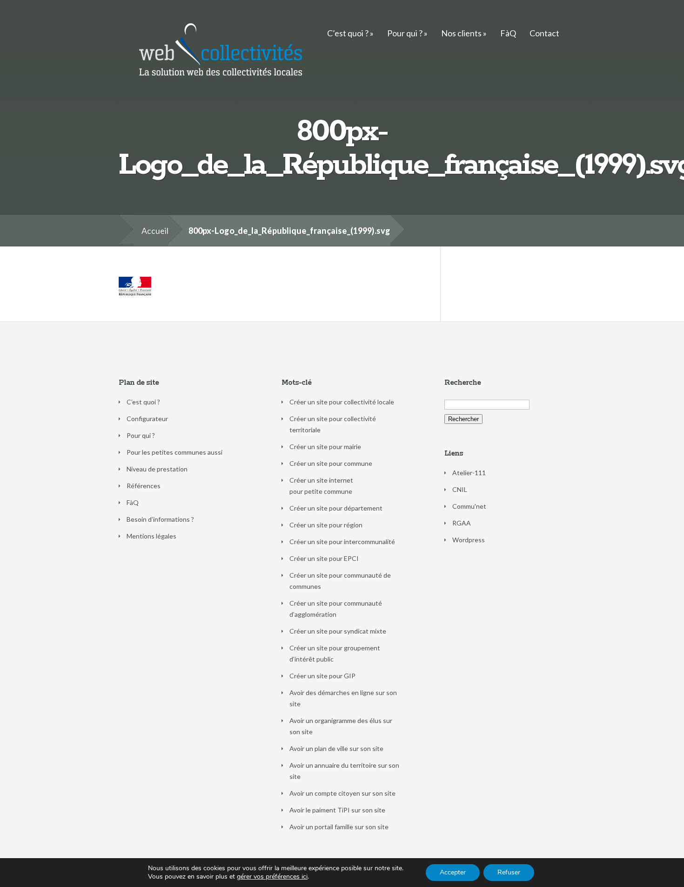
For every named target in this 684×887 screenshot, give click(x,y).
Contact (544, 33)
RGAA (461, 523)
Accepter (453, 872)
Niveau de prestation (157, 469)
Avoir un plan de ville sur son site (336, 748)
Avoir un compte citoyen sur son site (342, 793)
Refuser (508, 872)
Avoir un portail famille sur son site (339, 827)
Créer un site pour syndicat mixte (337, 631)
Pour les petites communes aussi (174, 452)
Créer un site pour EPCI (324, 558)
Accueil (154, 230)
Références (144, 486)
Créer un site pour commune (330, 463)
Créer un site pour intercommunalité (342, 542)
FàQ (508, 33)
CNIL (459, 489)
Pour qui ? (404, 33)
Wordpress (468, 540)
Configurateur (147, 419)
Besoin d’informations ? (160, 519)
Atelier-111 (469, 473)
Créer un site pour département (335, 508)
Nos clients (461, 33)
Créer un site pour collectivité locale (341, 402)
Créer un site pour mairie (325, 446)
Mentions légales (151, 536)
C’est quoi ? (348, 33)
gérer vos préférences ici (272, 877)
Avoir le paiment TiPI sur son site (337, 810)
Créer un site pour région (325, 525)
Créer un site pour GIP (322, 676)
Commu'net (469, 506)
